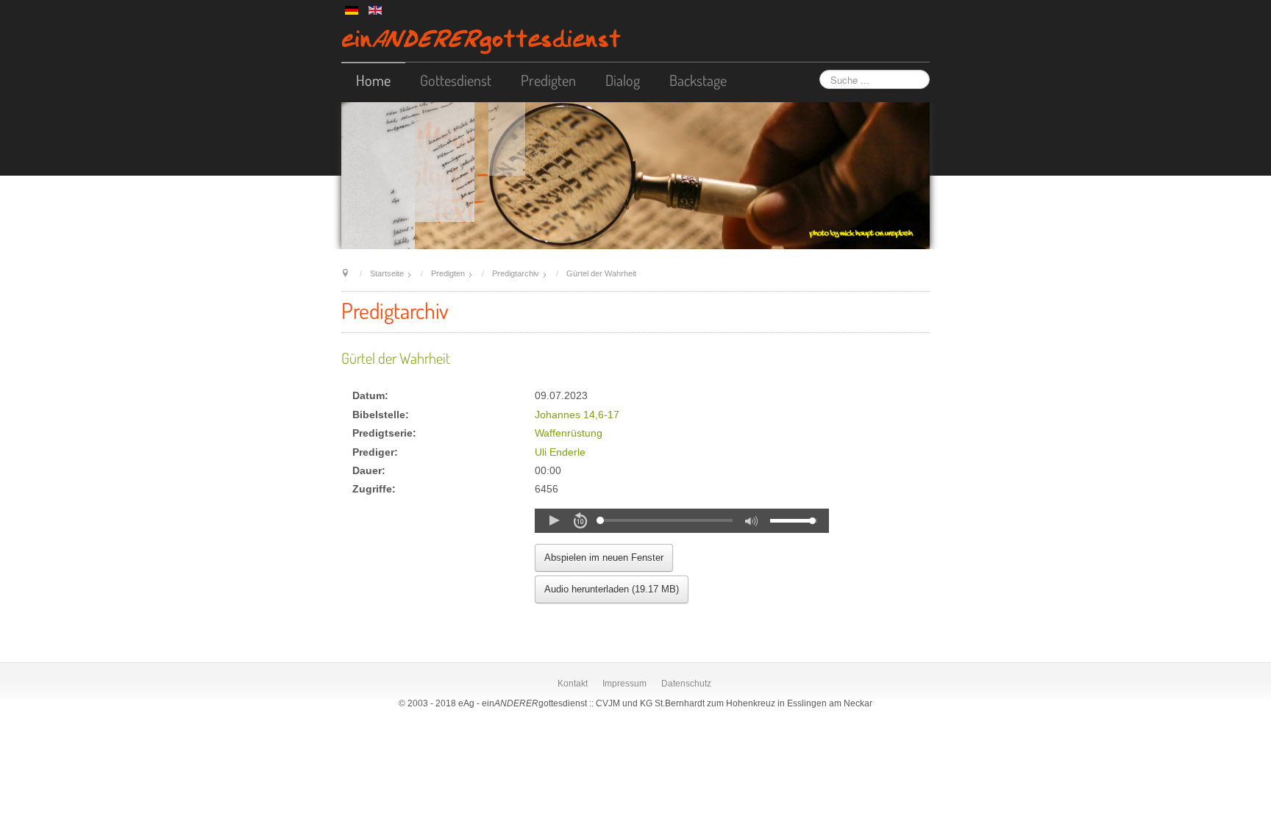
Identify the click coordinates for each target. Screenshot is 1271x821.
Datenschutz (686, 683)
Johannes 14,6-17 (577, 414)
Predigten (548, 80)
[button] (554, 520)
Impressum (624, 683)
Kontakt (573, 683)
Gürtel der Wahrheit (395, 358)
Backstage (698, 80)
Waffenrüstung (568, 433)
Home (373, 80)
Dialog (622, 80)
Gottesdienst (455, 80)
